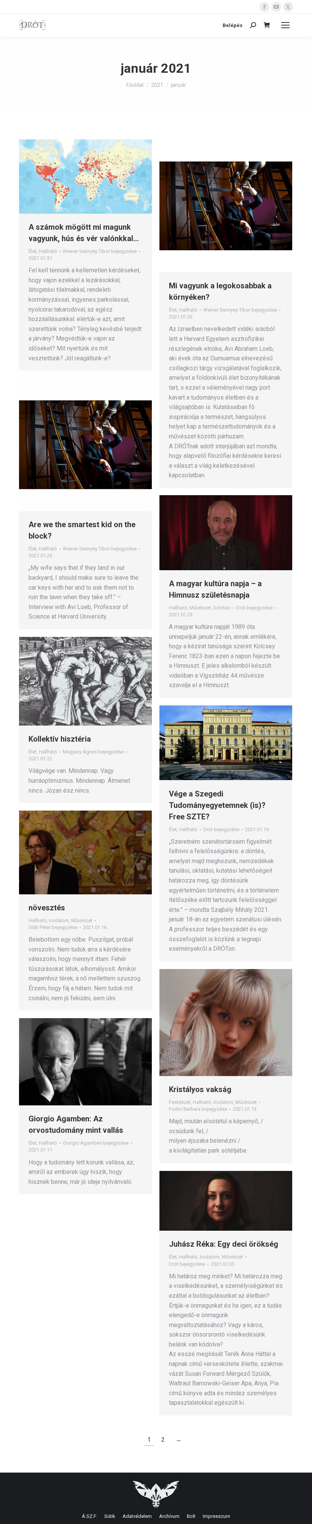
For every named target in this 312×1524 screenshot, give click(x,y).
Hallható (48, 251)
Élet (33, 251)
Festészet (180, 1102)
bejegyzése (100, 251)
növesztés (47, 907)
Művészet (200, 608)
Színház (222, 608)
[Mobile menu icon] (285, 25)
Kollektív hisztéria (60, 739)
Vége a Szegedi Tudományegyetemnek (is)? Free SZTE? (217, 805)
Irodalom (59, 920)
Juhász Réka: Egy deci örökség (223, 1244)
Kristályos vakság (200, 1089)
